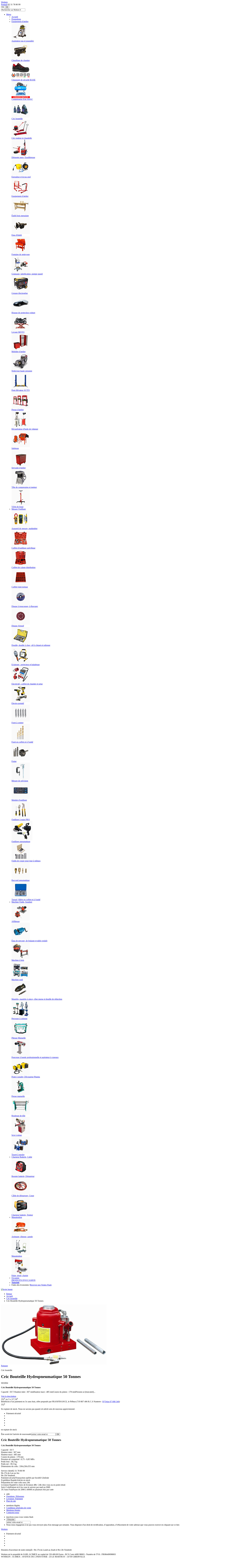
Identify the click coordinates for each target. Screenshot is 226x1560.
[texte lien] (7, 1289)
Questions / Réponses (15, 1496)
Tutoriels (15, 1282)
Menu (8, 14)
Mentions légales (13, 1510)
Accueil (15, 17)
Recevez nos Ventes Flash (41, 1285)
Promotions (16, 19)
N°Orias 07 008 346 (110, 1401)
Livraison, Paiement (14, 1499)
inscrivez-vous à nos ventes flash (19, 1517)
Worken (4, 2)
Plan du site (11, 1501)
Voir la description (8, 1396)
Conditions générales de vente (18, 1508)
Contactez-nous (12, 1512)
